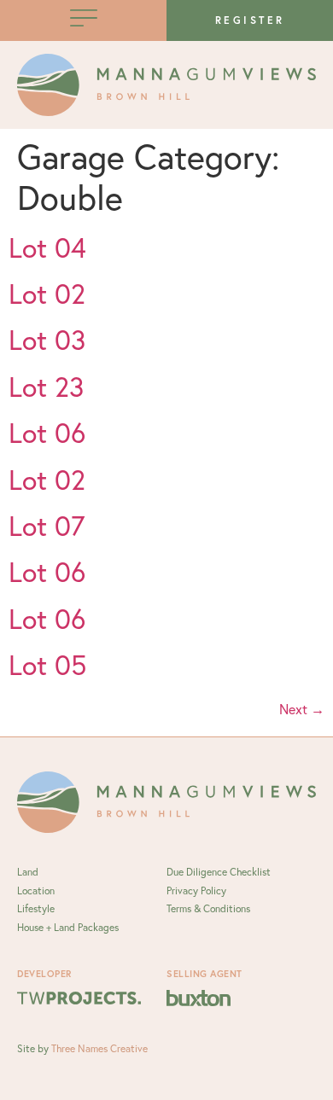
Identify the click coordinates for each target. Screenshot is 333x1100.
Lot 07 (47, 526)
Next (301, 709)
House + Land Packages (68, 927)
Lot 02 (47, 293)
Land (27, 871)
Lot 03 (47, 340)
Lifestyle (36, 908)
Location (36, 890)
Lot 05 (47, 665)
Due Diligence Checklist (218, 871)
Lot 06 (47, 433)
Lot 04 (47, 247)
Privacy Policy (196, 890)
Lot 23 (46, 386)
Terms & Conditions (208, 908)
